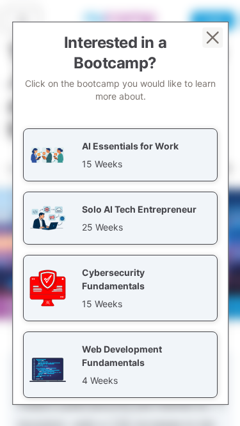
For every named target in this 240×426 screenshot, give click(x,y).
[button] (120, 154)
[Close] (212, 37)
